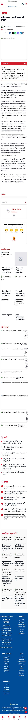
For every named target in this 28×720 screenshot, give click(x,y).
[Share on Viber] (18, 33)
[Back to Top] (26, 712)
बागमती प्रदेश (6, 669)
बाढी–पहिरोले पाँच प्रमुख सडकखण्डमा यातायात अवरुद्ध (19, 547)
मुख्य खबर (21, 629)
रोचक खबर (21, 673)
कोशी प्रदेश (6, 666)
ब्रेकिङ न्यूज (21, 675)
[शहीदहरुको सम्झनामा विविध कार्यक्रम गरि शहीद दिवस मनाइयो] (14, 387)
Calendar (6, 689)
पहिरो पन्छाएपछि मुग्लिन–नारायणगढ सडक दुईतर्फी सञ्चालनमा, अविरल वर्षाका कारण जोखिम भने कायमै (20, 601)
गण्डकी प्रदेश (6, 659)
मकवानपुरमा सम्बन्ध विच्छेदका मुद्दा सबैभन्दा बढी (7, 598)
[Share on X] (13, 33)
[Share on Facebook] (10, 33)
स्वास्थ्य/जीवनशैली (21, 662)
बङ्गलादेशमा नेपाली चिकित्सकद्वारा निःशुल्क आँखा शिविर (7, 563)
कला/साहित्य (21, 671)
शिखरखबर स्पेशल (21, 627)
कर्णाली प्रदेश (6, 664)
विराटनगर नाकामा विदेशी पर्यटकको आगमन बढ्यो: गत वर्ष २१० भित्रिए (7, 547)
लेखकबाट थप (14, 212)
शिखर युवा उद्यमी (21, 625)
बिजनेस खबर (21, 634)
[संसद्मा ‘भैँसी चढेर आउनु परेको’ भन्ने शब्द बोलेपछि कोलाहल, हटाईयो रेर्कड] (14, 402)
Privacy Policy (6, 692)
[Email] (14, 215)
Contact (6, 685)
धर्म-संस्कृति (21, 622)
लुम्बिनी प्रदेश (6, 671)
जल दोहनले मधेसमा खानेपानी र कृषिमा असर (19, 578)
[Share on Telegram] (21, 33)
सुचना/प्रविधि (21, 620)
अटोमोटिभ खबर (21, 664)
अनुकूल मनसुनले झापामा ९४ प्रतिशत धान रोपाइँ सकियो (19, 563)
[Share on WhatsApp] (15, 33)
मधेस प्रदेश (6, 662)
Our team (6, 687)
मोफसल (21, 666)
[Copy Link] (23, 33)
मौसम (21, 669)
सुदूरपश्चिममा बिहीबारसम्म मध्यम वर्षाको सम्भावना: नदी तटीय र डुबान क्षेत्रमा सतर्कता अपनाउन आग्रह (7, 581)
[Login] (22, 3)
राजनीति (4, 13)
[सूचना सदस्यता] (25, 708)
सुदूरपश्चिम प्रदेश (6, 657)
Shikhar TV (6, 694)
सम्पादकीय (21, 657)
